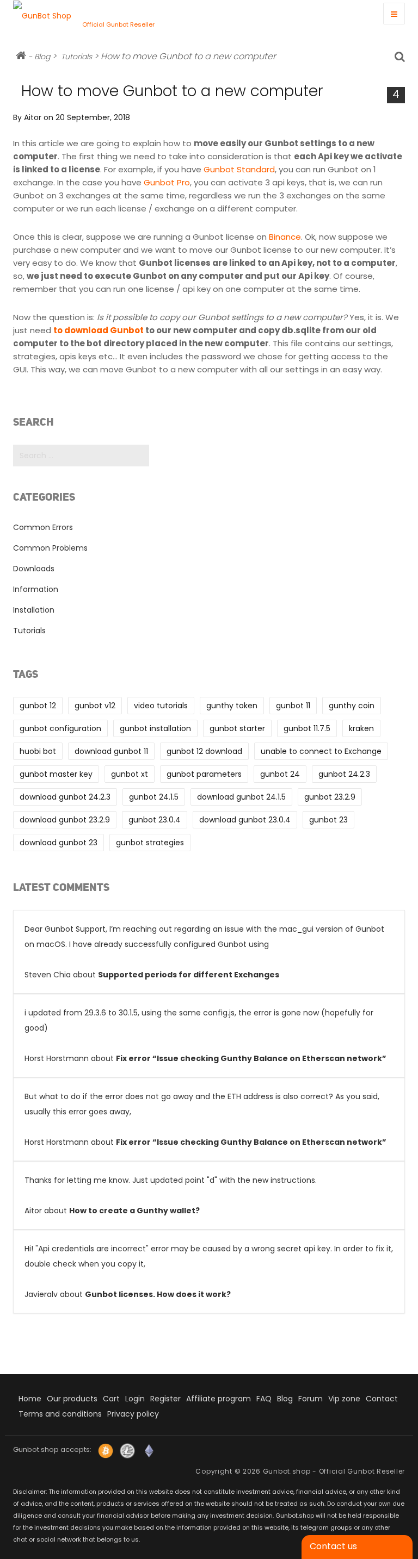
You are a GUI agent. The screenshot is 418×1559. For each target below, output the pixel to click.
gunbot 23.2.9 (329, 796)
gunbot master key (56, 774)
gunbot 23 (328, 819)
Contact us (333, 1546)
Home (30, 1398)
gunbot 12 (38, 705)
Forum (310, 1398)
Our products (72, 1398)
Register (165, 1398)
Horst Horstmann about (205, 1035)
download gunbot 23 (58, 842)
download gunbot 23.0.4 (245, 819)
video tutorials (161, 705)
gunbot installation (155, 728)
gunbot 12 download (204, 751)
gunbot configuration (60, 728)
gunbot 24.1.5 (154, 796)
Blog (42, 56)
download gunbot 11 (111, 751)
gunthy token (231, 705)
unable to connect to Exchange (321, 751)
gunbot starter (237, 728)
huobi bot (38, 751)
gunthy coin (351, 705)
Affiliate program (218, 1398)
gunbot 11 (293, 705)
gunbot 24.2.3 (344, 774)
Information (35, 589)
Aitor (32, 117)
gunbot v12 (95, 705)
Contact (382, 1398)
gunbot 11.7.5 (307, 728)
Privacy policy (133, 1413)
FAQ (264, 1398)
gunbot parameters (204, 774)
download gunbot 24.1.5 (241, 796)
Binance (285, 236)
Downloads (33, 568)
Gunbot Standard (239, 169)
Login (135, 1398)
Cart (111, 1398)
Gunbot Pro (167, 182)
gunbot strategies (150, 842)
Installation (33, 609)
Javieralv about (208, 1271)
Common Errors (43, 527)
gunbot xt (129, 774)
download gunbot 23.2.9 (65, 819)
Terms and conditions (60, 1413)
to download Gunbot (98, 330)
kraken (361, 728)
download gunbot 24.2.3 (65, 796)
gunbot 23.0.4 (154, 819)
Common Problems (50, 547)
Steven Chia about (204, 952)
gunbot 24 (280, 774)
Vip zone (344, 1398)
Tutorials (76, 56)
